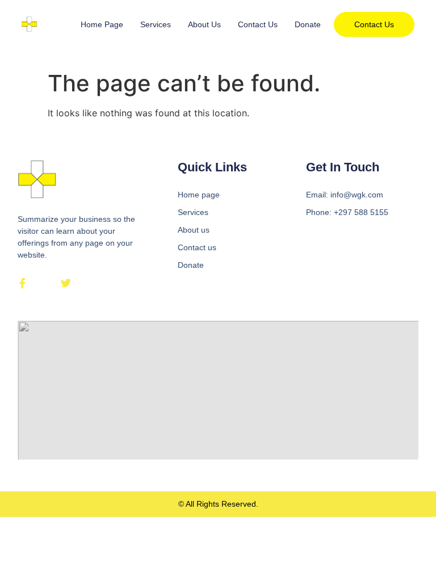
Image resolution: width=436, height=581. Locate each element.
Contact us (258, 24)
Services (155, 24)
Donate (308, 24)
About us (204, 24)
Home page (102, 24)
